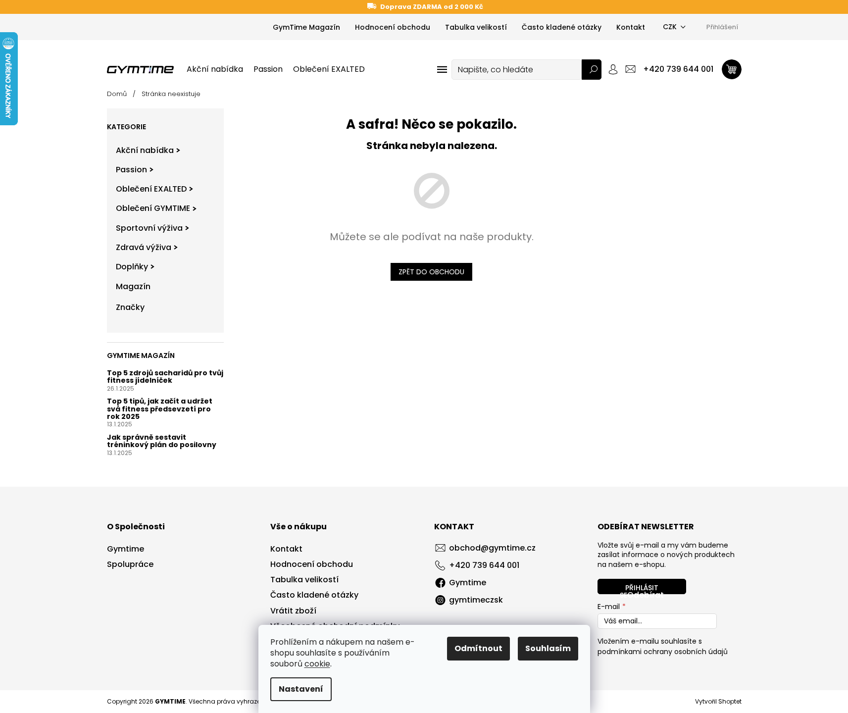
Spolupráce (130, 564)
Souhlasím (548, 648)
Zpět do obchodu (431, 272)
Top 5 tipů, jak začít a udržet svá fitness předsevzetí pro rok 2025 (159, 409)
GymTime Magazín (306, 27)
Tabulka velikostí (476, 27)
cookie (317, 663)
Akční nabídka (145, 150)
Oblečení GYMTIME (153, 208)
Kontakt (630, 27)
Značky (130, 307)
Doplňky (132, 266)
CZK (670, 27)
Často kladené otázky (561, 27)
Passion (131, 169)
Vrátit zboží (293, 611)
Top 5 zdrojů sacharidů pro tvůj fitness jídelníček (165, 377)
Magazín (133, 286)
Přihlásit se (639, 588)
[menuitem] (215, 69)
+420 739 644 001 (484, 565)
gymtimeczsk (476, 600)
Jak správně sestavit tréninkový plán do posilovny (161, 441)
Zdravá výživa (143, 247)
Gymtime (125, 549)
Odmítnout (478, 648)
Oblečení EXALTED (151, 189)
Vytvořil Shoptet (718, 701)
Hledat (591, 69)
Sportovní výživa (149, 228)
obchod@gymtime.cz (492, 548)
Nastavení (301, 689)
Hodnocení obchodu (392, 27)
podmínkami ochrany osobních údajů (663, 652)
